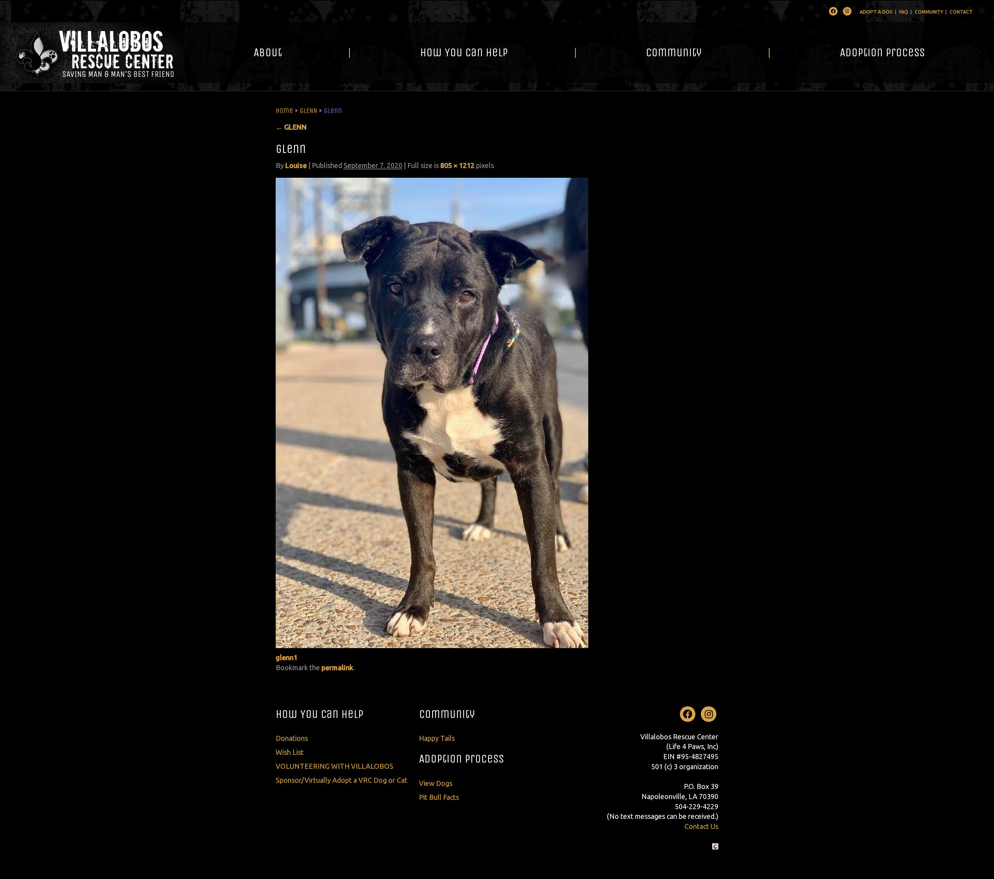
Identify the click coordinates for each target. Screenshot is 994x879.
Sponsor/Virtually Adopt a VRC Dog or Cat (341, 780)
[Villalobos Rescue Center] (92, 52)
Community (929, 11)
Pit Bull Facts (439, 797)
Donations (292, 738)
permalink (337, 667)
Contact (961, 11)
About (268, 52)
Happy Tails (437, 738)
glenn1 (286, 657)
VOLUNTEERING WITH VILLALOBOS (334, 766)
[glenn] (432, 412)
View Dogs (435, 783)
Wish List (290, 752)
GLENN (308, 110)
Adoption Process (882, 52)
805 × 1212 (457, 165)
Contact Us (701, 826)
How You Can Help (464, 52)
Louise (296, 165)
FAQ (903, 11)
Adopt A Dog (876, 11)
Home (284, 110)
